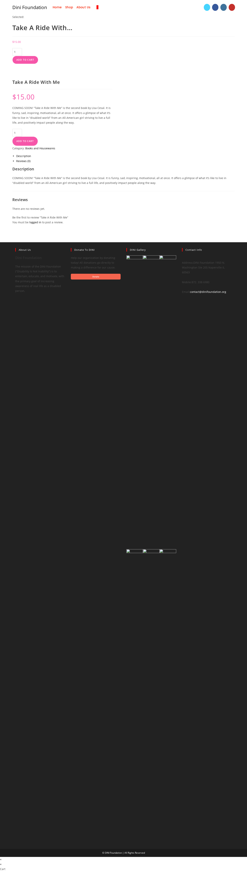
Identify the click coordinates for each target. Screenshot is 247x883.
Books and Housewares (40, 148)
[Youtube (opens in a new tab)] (232, 7)
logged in (35, 222)
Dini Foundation (29, 7)
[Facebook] (16, 295)
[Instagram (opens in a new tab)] (223, 7)
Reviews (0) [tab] (23, 161)
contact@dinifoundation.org (208, 292)
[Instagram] (16, 300)
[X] (16, 305)
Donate (95, 276)
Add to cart (25, 59)
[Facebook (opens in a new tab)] (215, 7)
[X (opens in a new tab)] (207, 7)
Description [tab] (23, 156)
